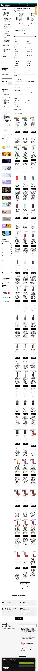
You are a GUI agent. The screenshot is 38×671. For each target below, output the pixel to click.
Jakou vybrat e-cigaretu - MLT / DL (7, 282)
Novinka (28, 41)
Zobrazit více (19, 618)
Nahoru (25, 591)
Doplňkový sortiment (6, 49)
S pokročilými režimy (7, 21)
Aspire (17, 47)
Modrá (17, 69)
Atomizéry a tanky (6, 44)
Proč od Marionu (6, 102)
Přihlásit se (5, 67)
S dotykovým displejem (6, 37)
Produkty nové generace (5, 51)
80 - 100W (17, 100)
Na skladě (17, 39)
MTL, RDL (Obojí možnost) (31, 93)
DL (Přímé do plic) (19, 92)
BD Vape (29, 47)
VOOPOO (17, 57)
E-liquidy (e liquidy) (7, 125)
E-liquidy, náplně (6, 41)
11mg (2, 262)
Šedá (28, 65)
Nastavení (6, 668)
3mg (2, 248)
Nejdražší (28, 28)
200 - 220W (29, 102)
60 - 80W (29, 100)
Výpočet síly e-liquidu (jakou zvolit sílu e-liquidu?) (6, 279)
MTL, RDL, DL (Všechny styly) (20, 95)
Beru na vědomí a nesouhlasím (26, 666)
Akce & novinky (5, 10)
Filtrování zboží (6, 126)
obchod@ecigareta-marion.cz (7, 91)
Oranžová (29, 63)
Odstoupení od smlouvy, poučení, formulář (7, 110)
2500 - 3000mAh (19, 85)
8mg (2, 256)
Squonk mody (6, 38)
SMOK (28, 53)
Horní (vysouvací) (19, 110)
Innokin (17, 51)
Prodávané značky (7, 124)
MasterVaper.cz (7, 301)
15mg (2, 266)
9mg (2, 258)
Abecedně (23, 30)
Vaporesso (29, 55)
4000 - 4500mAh (30, 87)
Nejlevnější (23, 28)
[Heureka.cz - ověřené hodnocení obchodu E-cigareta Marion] (6, 147)
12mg (2, 264)
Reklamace (5, 108)
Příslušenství (5, 46)
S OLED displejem (7, 35)
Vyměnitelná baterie (31, 81)
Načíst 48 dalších (25, 583)
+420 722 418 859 (6, 92)
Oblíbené (5, 101)
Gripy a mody (5, 15)
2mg (2, 246)
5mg (2, 252)
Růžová (17, 65)
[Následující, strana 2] (25, 586)
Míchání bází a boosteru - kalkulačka (8, 123)
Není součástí (18, 87)
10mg (2, 260)
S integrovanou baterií (6, 32)
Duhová (17, 63)
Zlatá (28, 69)
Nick (16, 53)
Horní (28, 110)
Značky (4, 52)
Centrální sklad (30, 43)
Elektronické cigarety (6, 12)
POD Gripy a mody (7, 26)
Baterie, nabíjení (6, 45)
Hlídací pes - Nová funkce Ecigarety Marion (6, 285)
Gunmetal (29, 70)
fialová (17, 70)
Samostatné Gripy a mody (7, 28)
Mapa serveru (6, 128)
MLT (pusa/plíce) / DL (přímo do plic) (7, 121)
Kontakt (5, 99)
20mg (3, 271)
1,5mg (2, 244)
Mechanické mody (7, 40)
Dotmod (17, 49)
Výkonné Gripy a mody (7, 25)
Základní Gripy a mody (7, 20)
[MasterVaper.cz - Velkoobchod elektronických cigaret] (6, 297)
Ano (16, 77)
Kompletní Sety (6, 29)
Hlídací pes (5, 119)
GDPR (4, 115)
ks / (7, 77)
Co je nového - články (7, 105)
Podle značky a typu (7, 18)
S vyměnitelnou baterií (6, 34)
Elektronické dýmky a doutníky (6, 14)
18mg (2, 269)
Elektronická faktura (7, 116)
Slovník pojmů (6, 130)
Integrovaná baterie (19, 81)
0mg (2, 242)
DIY (3, 48)
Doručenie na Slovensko (8, 104)
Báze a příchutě (5, 42)
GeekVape (29, 49)
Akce (16, 41)
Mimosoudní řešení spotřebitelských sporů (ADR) (7, 113)
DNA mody (6, 17)
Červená (29, 67)
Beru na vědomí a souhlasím (27, 662)
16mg (2, 267)
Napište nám (6, 106)
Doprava (5, 103)
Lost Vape (29, 51)
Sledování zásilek (6, 107)
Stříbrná (29, 61)
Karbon (28, 72)
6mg (2, 254)
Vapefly (17, 55)
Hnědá (17, 72)
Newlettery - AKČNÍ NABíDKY (7, 118)
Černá (17, 61)
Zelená (17, 67)
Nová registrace (4, 69)
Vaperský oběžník (7, 129)
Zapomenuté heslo (5, 70)
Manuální (17, 106)
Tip (16, 43)
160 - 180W (17, 102)
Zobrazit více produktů (25, 25)
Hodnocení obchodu (7, 127)
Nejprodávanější (17, 30)
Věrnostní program (7, 100)
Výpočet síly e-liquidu (7, 126)
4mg (2, 250)
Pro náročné (6, 23)
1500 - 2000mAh (30, 85)
